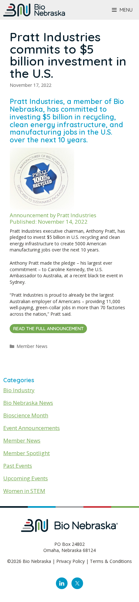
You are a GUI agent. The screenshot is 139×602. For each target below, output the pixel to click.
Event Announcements (31, 428)
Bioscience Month (25, 415)
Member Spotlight (26, 453)
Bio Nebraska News (28, 402)
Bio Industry (19, 390)
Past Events (17, 465)
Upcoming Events (25, 478)
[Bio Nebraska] (34, 10)
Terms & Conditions (111, 561)
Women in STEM (24, 491)
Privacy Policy (70, 561)
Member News (32, 346)
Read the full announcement (48, 329)
